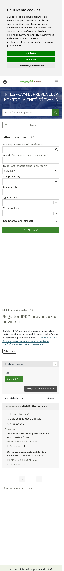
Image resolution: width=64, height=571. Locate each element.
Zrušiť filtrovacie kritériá (41, 388)
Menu (33, 125)
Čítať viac (9, 351)
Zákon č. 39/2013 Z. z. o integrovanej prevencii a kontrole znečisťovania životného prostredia (30, 341)
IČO (25, 165)
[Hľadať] (55, 112)
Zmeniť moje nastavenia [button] (31, 65)
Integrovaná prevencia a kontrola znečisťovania (31, 97)
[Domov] (3, 310)
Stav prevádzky (11, 176)
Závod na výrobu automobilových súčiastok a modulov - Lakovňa (26, 453)
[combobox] (30, 160)
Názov (22, 144)
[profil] (5, 81)
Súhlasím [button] (31, 53)
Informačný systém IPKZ (21, 310)
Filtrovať (33, 230)
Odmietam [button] (30, 59)
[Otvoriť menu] (56, 81)
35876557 (12, 378)
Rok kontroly (9, 187)
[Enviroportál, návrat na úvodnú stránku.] (31, 81)
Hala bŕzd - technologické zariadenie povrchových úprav (28, 435)
